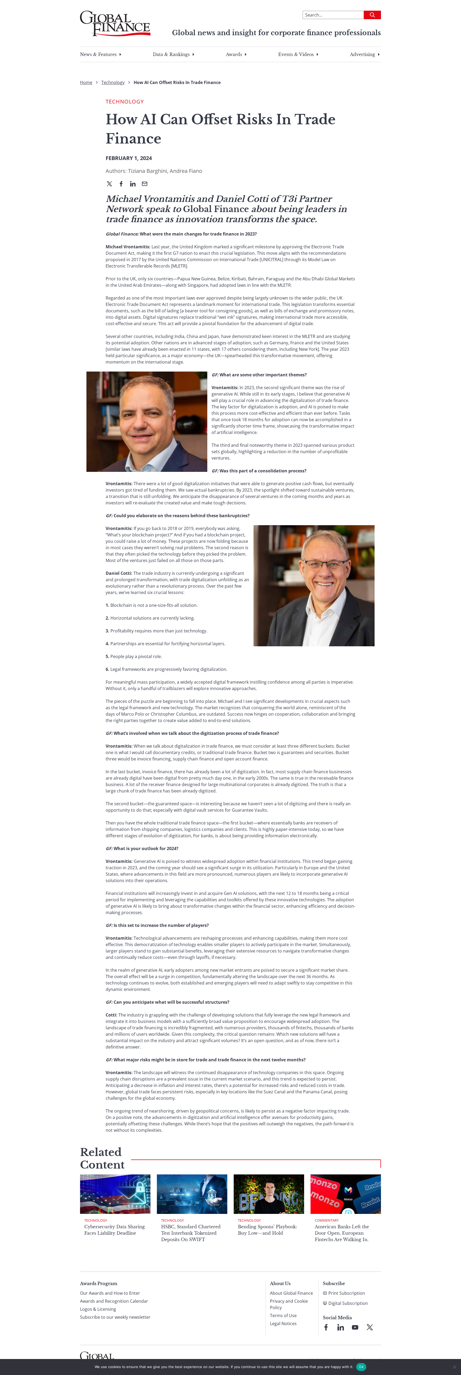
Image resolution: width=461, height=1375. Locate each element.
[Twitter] (111, 184)
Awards (234, 54)
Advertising (362, 54)
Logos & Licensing (98, 1309)
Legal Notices (283, 1323)
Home (86, 82)
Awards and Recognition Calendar (114, 1301)
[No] (454, 1367)
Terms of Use (283, 1315)
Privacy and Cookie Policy (289, 1304)
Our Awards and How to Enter (110, 1293)
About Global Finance (291, 1293)
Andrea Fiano (186, 170)
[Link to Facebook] (326, 1327)
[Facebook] (123, 184)
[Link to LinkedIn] (340, 1327)
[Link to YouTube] (355, 1327)
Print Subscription (346, 1293)
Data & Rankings (171, 54)
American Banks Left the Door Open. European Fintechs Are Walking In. (342, 1233)
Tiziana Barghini (147, 170)
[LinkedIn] (135, 184)
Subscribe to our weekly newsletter (115, 1317)
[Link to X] (370, 1327)
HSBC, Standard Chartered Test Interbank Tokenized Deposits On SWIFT (191, 1233)
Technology (113, 82)
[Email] (147, 184)
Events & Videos (296, 54)
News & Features (98, 54)
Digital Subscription (348, 1303)
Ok (361, 1367)
